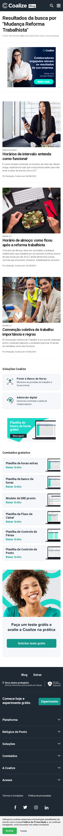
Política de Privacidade (34, 822)
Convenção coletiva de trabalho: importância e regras (28, 332)
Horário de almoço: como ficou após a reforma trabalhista (27, 242)
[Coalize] (31, 430)
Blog (24, 674)
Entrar (37, 674)
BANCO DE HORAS (9, 150)
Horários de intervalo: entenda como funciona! (26, 156)
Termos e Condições (12, 795)
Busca (52, 6)
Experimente (49, 701)
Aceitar (10, 830)
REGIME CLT (7, 236)
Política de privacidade (39, 795)
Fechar (24, 831)
